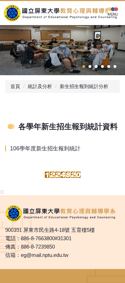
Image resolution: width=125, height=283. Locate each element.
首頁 (15, 86)
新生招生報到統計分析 (84, 86)
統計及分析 (40, 86)
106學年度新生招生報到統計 (45, 148)
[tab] (84, 66)
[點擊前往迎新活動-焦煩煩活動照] (62, 50)
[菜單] (113, 11)
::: (2, 191)
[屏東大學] (62, 13)
